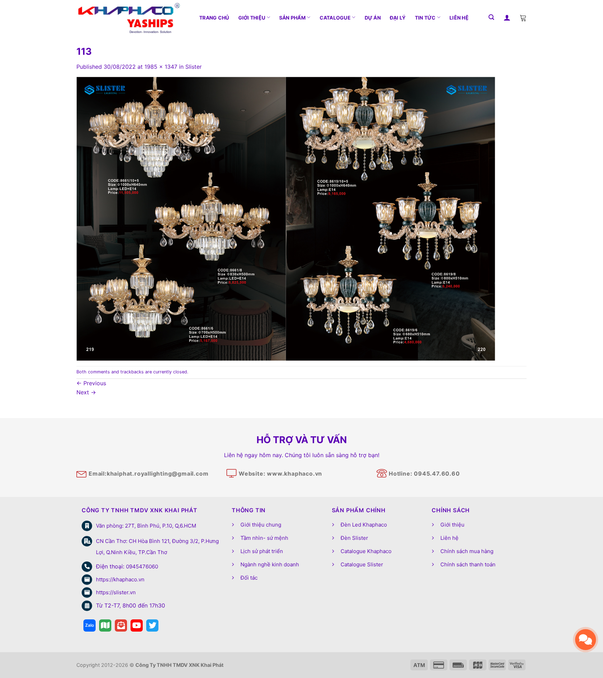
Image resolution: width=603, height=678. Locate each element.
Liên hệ (459, 18)
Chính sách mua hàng (466, 551)
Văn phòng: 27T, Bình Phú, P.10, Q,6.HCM (146, 525)
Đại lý (398, 18)
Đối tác (249, 577)
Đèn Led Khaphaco (364, 524)
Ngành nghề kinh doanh (269, 564)
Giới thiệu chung (260, 524)
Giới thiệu (252, 18)
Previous (91, 383)
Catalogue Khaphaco (366, 551)
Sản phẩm (292, 18)
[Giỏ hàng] (523, 17)
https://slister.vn (116, 592)
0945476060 (142, 566)
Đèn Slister (354, 538)
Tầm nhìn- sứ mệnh (264, 538)
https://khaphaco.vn (120, 579)
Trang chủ (214, 18)
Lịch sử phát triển (261, 551)
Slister (193, 66)
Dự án (373, 18)
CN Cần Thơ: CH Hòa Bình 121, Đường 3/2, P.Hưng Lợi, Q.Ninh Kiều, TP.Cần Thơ (157, 547)
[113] (285, 218)
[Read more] (89, 625)
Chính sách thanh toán (468, 564)
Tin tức (425, 18)
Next (86, 392)
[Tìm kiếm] (491, 17)
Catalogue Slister (362, 564)
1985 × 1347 (160, 66)
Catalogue (335, 18)
